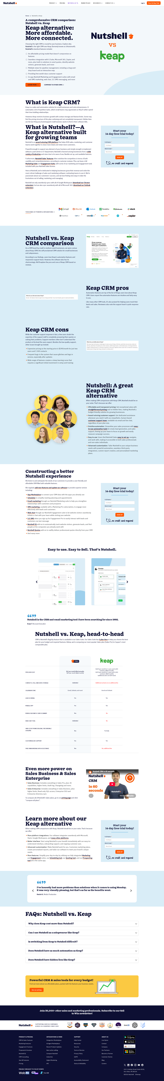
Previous (37, 582)
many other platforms (60, 838)
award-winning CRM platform (47, 142)
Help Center (77, 1040)
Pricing (21, 1063)
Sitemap (137, 1074)
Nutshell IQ (32, 524)
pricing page (66, 798)
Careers (104, 1063)
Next (127, 582)
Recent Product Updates (54, 1047)
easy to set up (123, 437)
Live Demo (105, 1040)
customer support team (97, 420)
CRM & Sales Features (26, 1040)
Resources (77, 1043)
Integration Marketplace (53, 1040)
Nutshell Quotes (34, 530)
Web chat (31, 513)
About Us (105, 1037)
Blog (103, 1060)
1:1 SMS (31, 518)
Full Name (108, 142)
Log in (143, 3)
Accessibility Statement (81, 1060)
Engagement (36, 858)
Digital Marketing (51, 1060)
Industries (49, 1057)
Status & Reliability (80, 1063)
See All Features (24, 1060)
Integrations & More (54, 1037)
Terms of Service (79, 1050)
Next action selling (52, 1050)
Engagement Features (25, 1047)
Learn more (32, 85)
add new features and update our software (51, 487)
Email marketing (34, 501)
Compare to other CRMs (53, 85)
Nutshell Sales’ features (44, 158)
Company (104, 1047)
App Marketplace (34, 494)
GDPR (76, 1057)
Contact (104, 1043)
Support (77, 1037)
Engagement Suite (48, 163)
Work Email (108, 149)
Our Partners (106, 1050)
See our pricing (36, 990)
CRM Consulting (24, 1057)
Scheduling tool (56, 858)
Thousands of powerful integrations (39, 212)
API (47, 1063)
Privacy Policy (78, 1053)
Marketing (86, 855)
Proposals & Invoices (25, 1050)
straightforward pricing (97, 409)
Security (76, 1047)
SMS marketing (34, 507)
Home (27, 16)
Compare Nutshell (52, 1053)
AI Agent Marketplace (53, 1043)
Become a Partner (107, 1053)
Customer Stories (107, 1057)
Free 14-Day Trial (153, 3)
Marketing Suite (31, 163)
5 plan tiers (103, 639)
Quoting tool (71, 858)
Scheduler (32, 498)
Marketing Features (25, 1043)
